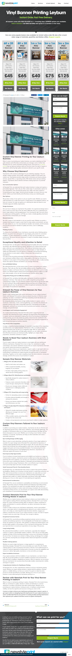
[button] (8, 83)
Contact (66, 3)
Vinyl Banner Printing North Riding (56, 156)
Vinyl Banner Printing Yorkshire (56, 172)
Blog (59, 3)
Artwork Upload (50, 3)
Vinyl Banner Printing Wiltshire (64, 172)
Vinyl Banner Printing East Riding (64, 156)
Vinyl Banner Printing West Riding (56, 140)
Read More (56, 144)
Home (33, 3)
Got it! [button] (69, 654)
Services (40, 3)
